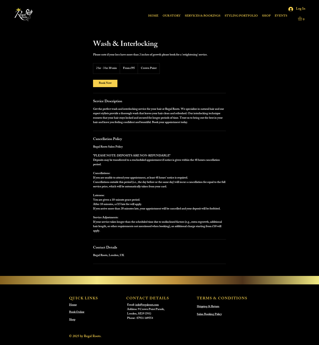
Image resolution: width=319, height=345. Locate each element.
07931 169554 (145, 318)
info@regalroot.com (147, 305)
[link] (105, 83)
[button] (202, 14)
